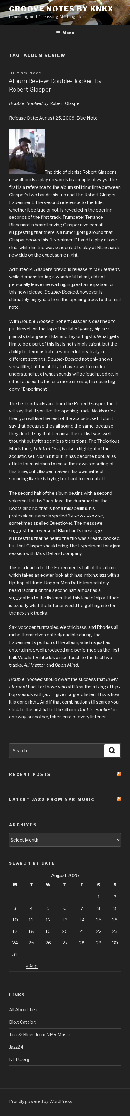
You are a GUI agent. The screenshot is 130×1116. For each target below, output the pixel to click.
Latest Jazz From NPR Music (52, 799)
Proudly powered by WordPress (40, 1101)
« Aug (32, 966)
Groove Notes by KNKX (61, 9)
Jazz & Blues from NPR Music (39, 1034)
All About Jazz (23, 1010)
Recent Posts (30, 774)
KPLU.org (19, 1059)
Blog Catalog (22, 1022)
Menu (68, 32)
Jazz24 (16, 1047)
